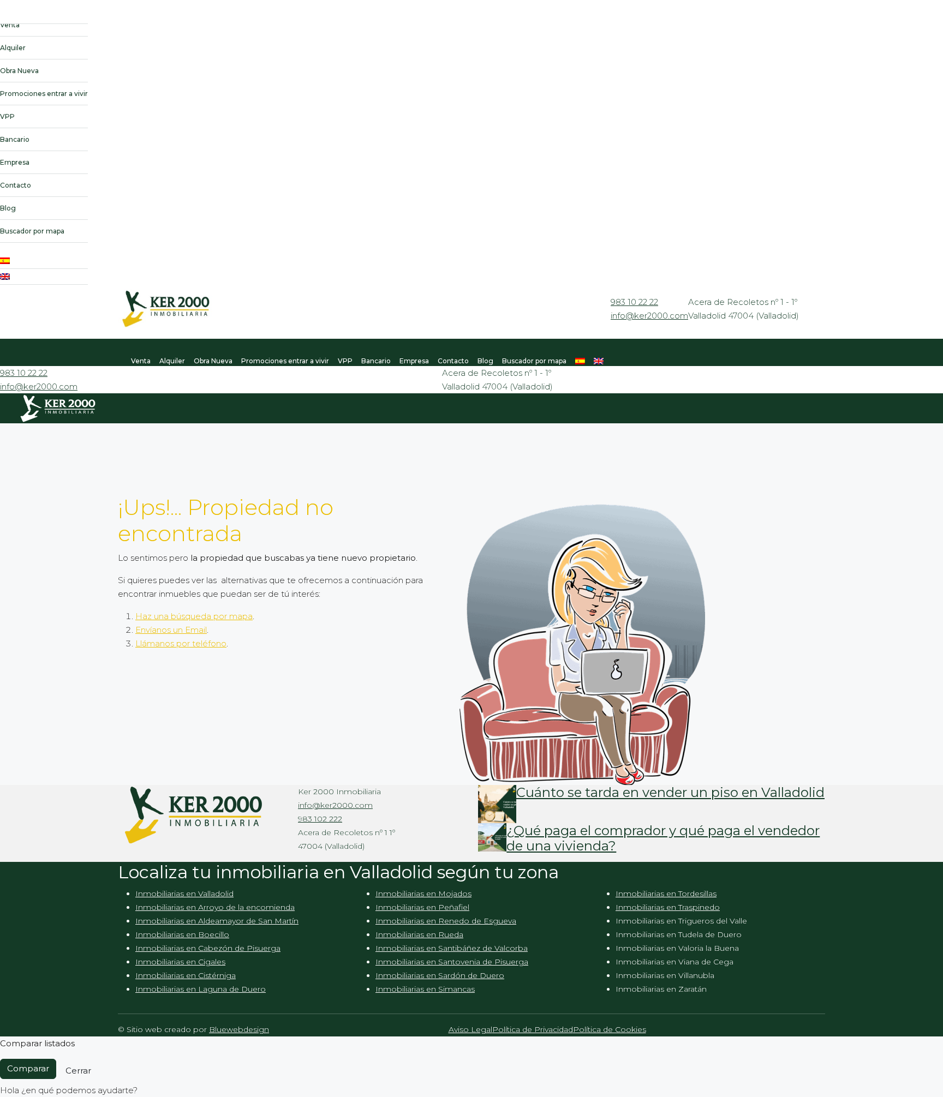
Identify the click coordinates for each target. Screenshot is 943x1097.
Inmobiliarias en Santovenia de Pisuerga (451, 962)
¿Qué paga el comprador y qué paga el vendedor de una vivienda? (663, 838)
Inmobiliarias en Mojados (423, 893)
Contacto (15, 185)
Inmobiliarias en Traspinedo (668, 907)
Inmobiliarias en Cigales (180, 962)
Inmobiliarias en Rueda (419, 934)
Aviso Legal (470, 1029)
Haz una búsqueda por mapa (194, 616)
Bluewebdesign (239, 1029)
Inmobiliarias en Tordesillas (666, 893)
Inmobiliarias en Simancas (425, 989)
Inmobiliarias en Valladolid (184, 893)
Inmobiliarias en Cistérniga (185, 975)
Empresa (14, 162)
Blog (8, 208)
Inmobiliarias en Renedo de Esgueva (445, 921)
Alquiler (13, 48)
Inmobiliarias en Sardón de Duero (439, 975)
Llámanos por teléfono (180, 643)
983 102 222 (320, 819)
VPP (7, 116)
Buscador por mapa (32, 231)
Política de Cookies (609, 1029)
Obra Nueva (19, 71)
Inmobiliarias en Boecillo (182, 934)
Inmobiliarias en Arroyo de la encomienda (215, 907)
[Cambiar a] (44, 261)
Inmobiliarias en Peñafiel (422, 907)
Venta (10, 25)
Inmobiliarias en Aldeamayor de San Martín (217, 921)
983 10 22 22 (634, 302)
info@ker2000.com (649, 315)
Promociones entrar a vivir (44, 93)
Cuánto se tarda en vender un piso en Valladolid (670, 792)
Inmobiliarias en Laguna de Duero (200, 989)
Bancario (14, 139)
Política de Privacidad (532, 1029)
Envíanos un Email (171, 630)
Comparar (28, 1068)
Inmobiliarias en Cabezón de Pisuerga (207, 948)
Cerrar (78, 1070)
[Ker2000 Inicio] (44, 19)
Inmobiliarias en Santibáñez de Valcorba (451, 948)
